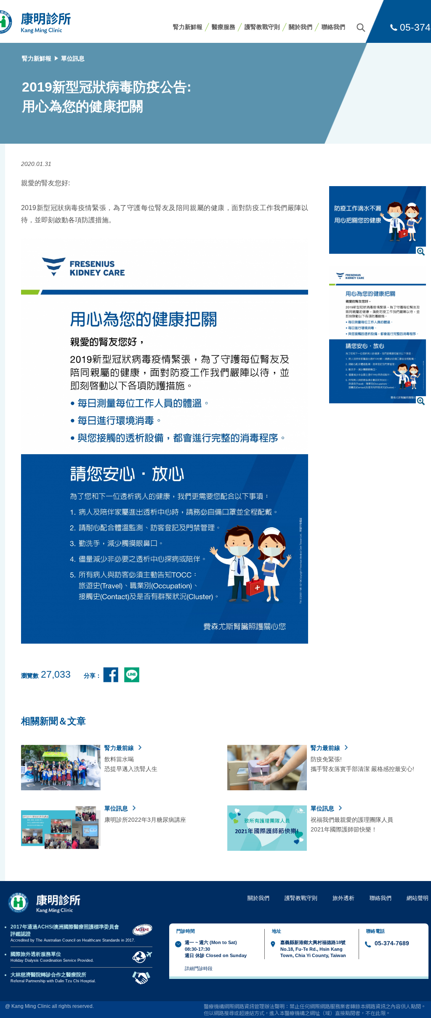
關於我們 (300, 27)
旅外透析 (343, 898)
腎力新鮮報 (187, 27)
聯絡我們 (333, 27)
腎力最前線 (120, 748)
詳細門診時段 (199, 968)
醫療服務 (223, 27)
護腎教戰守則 (262, 27)
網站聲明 (417, 898)
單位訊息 (73, 58)
